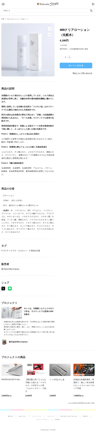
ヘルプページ (51, 416)
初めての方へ (22, 416)
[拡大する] (50, 29)
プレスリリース (36, 416)
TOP (2, 19)
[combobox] (47, 10)
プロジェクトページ (13, 19)
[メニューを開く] (3, 4)
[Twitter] (3, 288)
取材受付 (85, 416)
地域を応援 (35, 251)
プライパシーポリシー (42, 419)
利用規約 (57, 419)
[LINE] (10, 288)
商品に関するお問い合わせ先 (68, 416)
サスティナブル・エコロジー (15, 251)
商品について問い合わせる (82, 73)
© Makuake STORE (48, 430)
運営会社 (10, 416)
